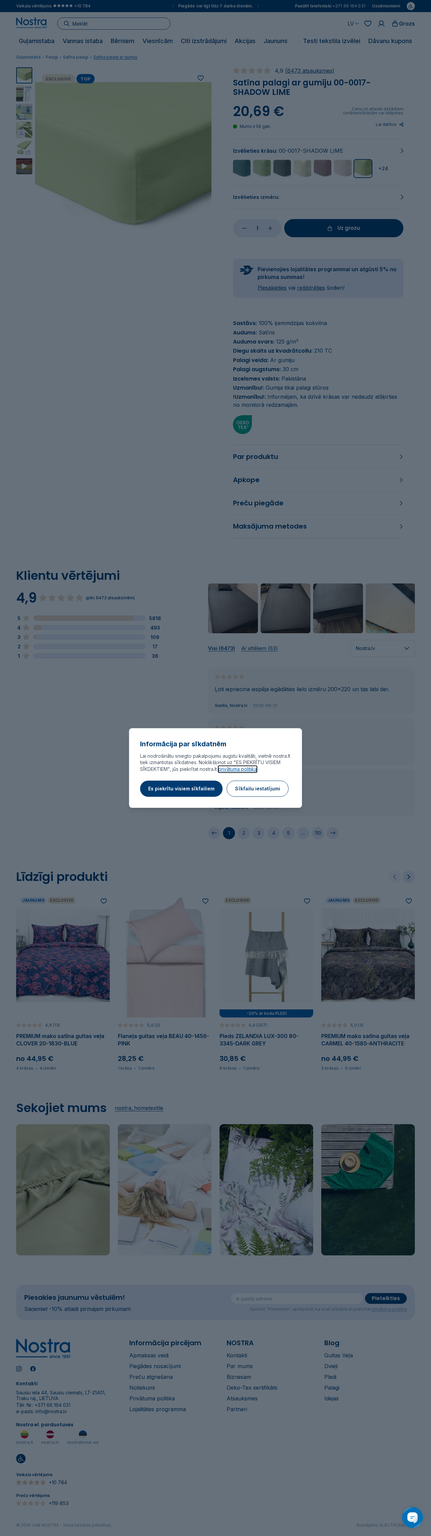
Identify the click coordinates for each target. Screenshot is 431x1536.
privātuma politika (237, 769)
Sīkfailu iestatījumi (257, 788)
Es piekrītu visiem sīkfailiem (181, 788)
